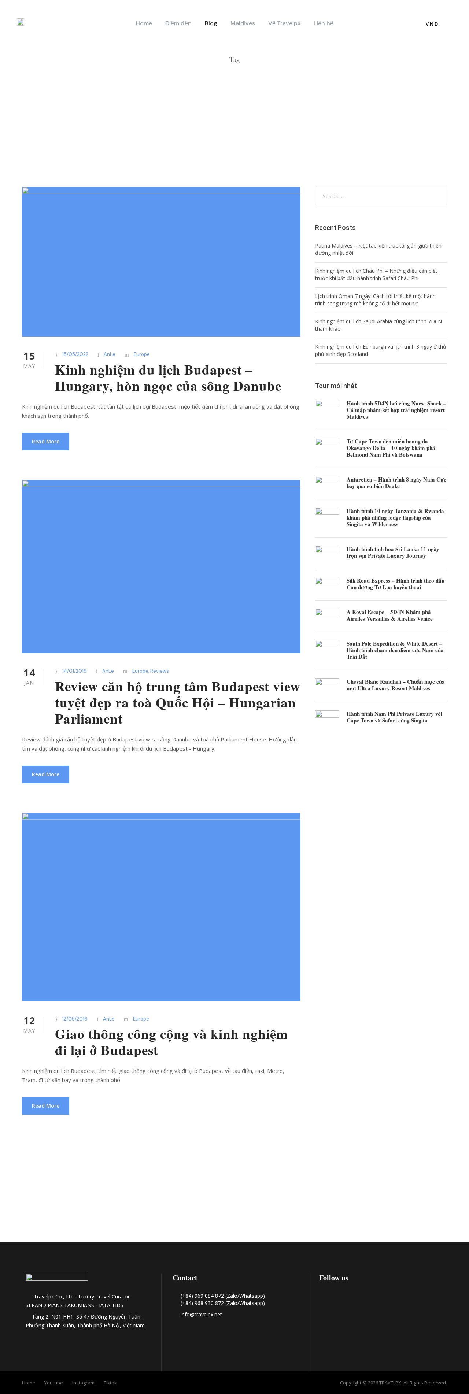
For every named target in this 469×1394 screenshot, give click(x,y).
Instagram (83, 1382)
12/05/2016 (75, 1019)
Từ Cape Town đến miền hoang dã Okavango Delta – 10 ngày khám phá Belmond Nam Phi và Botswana (391, 447)
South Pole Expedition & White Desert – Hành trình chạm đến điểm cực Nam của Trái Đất (395, 650)
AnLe (109, 354)
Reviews (159, 671)
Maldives (242, 23)
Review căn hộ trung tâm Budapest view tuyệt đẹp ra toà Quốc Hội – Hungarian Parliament (177, 702)
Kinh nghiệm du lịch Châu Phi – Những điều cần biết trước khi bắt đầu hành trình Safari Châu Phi (376, 274)
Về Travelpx (284, 23)
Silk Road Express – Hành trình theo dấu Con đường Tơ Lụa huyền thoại (395, 583)
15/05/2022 (75, 354)
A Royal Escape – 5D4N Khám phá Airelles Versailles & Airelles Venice (390, 615)
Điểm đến (178, 23)
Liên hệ (323, 23)
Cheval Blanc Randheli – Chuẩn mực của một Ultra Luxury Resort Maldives (396, 684)
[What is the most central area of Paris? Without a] (141, 1200)
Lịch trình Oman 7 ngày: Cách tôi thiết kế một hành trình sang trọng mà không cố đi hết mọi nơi (375, 300)
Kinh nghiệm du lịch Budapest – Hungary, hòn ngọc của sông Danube (168, 377)
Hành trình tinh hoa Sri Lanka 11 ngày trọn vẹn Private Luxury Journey (393, 552)
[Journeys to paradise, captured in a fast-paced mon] (328, 1200)
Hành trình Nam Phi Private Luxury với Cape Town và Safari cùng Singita (394, 717)
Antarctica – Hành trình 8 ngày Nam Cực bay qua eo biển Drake (396, 482)
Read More (45, 441)
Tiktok (110, 1382)
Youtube (53, 1382)
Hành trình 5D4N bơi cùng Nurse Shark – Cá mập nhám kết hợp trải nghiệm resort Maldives (396, 409)
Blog (211, 23)
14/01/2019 (74, 671)
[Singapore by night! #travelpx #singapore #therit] (422, 1200)
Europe (142, 354)
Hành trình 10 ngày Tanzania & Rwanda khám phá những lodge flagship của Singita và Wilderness (395, 517)
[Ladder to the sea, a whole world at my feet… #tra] (47, 1200)
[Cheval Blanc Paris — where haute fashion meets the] (234, 1211)
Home (144, 23)
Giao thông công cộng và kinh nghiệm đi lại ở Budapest (171, 1042)
